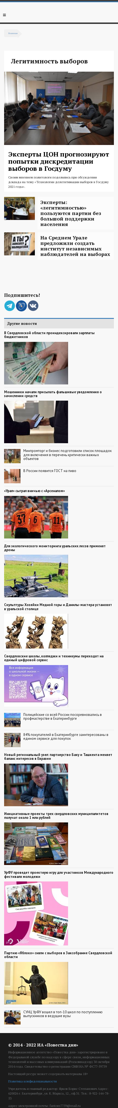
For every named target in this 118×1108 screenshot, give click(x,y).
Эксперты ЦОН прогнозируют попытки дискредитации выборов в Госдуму (58, 161)
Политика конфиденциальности (32, 1081)
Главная (13, 33)
